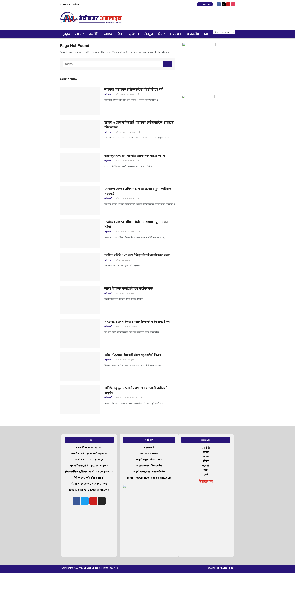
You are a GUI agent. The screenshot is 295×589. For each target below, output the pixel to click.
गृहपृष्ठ (66, 34)
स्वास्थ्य (108, 34)
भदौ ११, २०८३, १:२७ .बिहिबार (124, 94)
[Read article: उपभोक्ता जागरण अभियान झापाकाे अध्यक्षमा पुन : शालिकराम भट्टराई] (80, 200)
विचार (161, 34)
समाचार (79, 34)
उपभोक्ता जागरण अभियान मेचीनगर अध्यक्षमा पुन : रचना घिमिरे (136, 224)
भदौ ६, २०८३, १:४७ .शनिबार (124, 260)
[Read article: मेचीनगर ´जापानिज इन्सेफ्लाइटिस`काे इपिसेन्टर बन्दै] (80, 101)
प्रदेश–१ (134, 34)
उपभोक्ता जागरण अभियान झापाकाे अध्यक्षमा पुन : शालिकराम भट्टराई (138, 191)
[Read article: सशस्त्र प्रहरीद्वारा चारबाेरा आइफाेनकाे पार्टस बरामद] (80, 167)
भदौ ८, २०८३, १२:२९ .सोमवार (124, 160)
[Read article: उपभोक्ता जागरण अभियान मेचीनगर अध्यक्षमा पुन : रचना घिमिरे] (80, 233)
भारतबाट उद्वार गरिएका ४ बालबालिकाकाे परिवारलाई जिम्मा (137, 321)
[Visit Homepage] (92, 19)
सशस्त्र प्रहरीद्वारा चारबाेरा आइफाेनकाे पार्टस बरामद (134, 155)
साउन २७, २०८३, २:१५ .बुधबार (125, 293)
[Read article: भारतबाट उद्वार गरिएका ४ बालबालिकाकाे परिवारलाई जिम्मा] (80, 333)
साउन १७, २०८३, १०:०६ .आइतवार (126, 397)
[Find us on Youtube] (228, 4)
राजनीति (94, 34)
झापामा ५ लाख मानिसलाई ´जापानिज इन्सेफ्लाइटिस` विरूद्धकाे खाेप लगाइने (139, 124)
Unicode (206, 4)
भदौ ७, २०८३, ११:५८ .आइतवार (125, 231)
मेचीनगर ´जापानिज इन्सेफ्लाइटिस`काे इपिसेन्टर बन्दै (134, 89)
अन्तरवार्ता (175, 34)
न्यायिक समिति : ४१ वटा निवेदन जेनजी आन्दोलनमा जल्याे (137, 254)
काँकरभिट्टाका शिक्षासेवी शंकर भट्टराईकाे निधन (132, 354)
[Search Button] (167, 64)
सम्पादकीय (193, 34)
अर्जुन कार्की (107, 94)
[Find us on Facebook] (219, 4)
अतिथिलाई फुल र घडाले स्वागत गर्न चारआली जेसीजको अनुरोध (135, 390)
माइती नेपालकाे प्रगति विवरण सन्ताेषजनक (128, 288)
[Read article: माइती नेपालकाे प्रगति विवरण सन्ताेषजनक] (80, 300)
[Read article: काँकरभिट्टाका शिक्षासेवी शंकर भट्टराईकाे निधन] (80, 366)
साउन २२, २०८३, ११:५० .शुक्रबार (126, 326)
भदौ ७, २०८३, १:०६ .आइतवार (124, 198)
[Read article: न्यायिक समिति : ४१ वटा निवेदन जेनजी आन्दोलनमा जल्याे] (80, 267)
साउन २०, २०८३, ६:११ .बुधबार (125, 359)
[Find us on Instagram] (233, 4)
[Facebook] (76, 501)
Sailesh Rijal (227, 568)
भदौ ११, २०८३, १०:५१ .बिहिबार (125, 132)
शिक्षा (120, 34)
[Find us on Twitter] (224, 4)
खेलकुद (148, 34)
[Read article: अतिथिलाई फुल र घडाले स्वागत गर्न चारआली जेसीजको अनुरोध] (80, 399)
